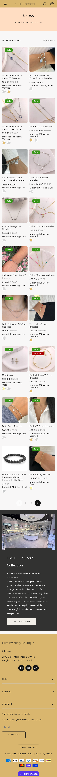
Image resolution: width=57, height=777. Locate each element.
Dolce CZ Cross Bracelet (41, 226)
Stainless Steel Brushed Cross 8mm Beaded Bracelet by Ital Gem (14, 477)
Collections (28, 22)
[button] (5, 4)
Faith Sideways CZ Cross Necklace (14, 325)
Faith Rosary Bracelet (40, 474)
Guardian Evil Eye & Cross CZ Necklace (12, 128)
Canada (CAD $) (27, 747)
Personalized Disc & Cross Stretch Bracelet (13, 179)
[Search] (44, 4)
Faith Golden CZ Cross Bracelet (40, 376)
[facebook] (21, 668)
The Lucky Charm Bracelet (38, 325)
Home (17, 22)
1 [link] (19, 503)
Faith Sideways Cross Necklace (13, 228)
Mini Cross (7, 375)
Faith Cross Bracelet (12, 426)
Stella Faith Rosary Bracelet (38, 179)
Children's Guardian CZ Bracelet (14, 276)
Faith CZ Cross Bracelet (41, 126)
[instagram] (28, 668)
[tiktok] (36, 668)
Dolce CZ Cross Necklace (42, 275)
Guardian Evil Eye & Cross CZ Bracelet (12, 77)
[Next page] (38, 503)
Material (12, 86)
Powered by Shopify (43, 754)
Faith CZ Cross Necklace (41, 426)
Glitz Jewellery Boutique (22, 754)
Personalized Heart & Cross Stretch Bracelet (40, 77)
